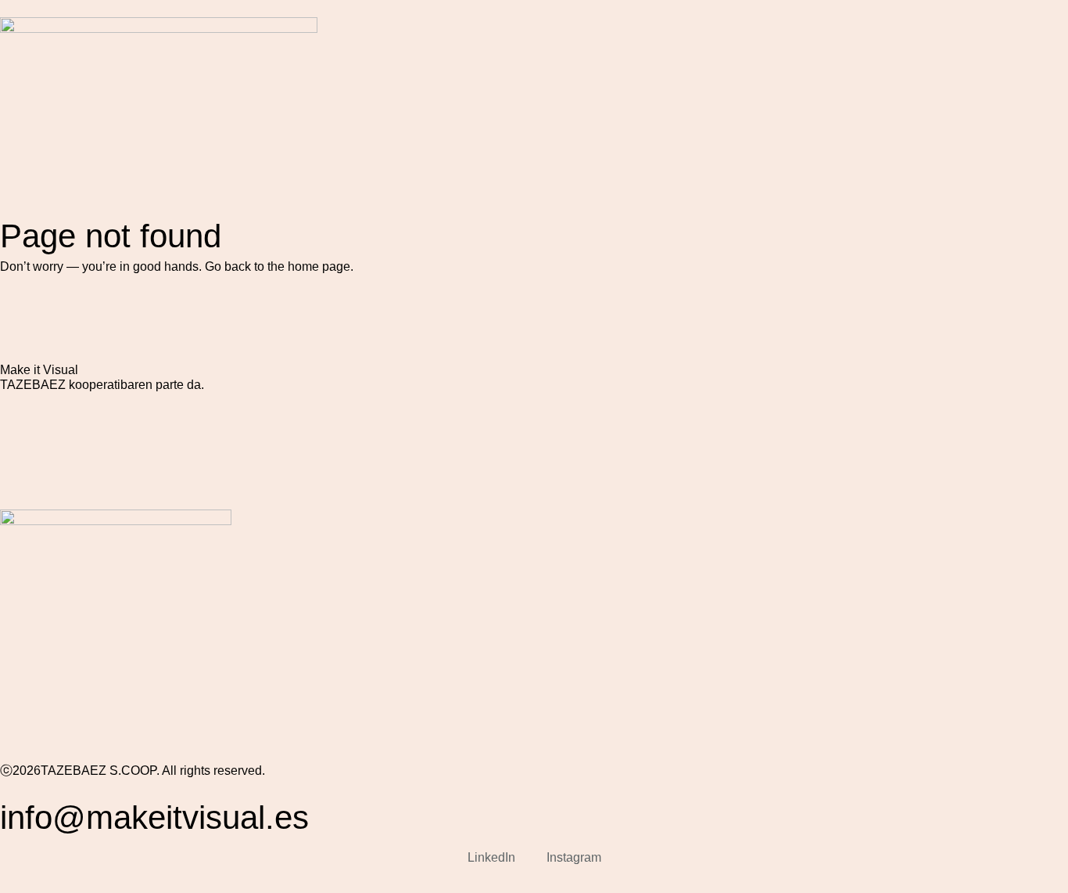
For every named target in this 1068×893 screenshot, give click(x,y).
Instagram (574, 857)
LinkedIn (491, 857)
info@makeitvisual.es (154, 817)
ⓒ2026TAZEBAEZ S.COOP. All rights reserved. (132, 770)
